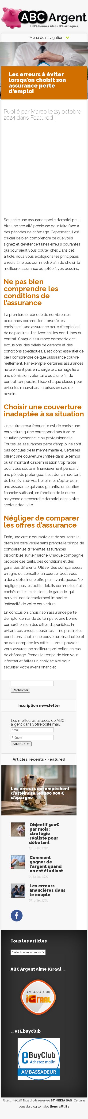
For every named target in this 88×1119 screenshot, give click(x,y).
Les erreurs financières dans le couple (47, 890)
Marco (39, 111)
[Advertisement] (44, 171)
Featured (41, 117)
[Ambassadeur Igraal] (39, 1016)
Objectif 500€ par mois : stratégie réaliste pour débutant (44, 833)
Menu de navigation (46, 38)
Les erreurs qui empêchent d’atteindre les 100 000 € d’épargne (40, 793)
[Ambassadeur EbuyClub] (39, 1079)
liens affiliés (59, 1106)
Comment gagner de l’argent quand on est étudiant (46, 864)
